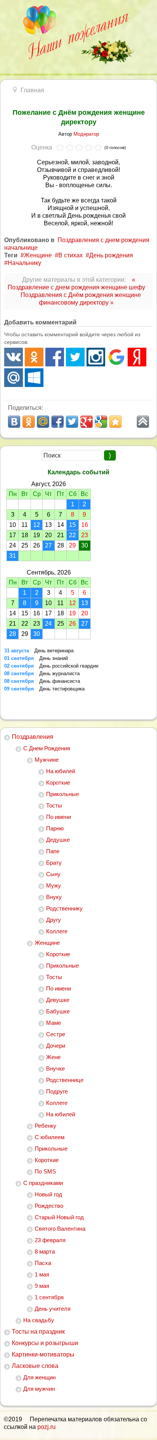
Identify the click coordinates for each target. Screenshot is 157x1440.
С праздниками (43, 1183)
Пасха (43, 1263)
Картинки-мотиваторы (43, 1354)
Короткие (58, 782)
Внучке (55, 1068)
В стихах (70, 255)
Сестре (55, 1034)
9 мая (42, 1286)
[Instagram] (96, 357)
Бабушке (58, 1011)
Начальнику (24, 263)
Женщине (47, 942)
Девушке (57, 1000)
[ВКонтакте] (13, 357)
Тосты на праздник (38, 1331)
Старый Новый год (59, 1217)
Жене (53, 1057)
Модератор (86, 134)
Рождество (49, 1205)
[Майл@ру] (13, 377)
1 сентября (49, 1297)
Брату (54, 862)
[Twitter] (75, 357)
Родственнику (64, 908)
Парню (55, 828)
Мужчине (47, 759)
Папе (52, 851)
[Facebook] (54, 357)
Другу (53, 920)
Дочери (55, 1045)
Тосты (54, 805)
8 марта (45, 1251)
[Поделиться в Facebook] (57, 422)
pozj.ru (46, 1427)
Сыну (53, 874)
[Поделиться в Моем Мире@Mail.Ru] (43, 422)
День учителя (52, 1308)
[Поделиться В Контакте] (14, 422)
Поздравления (32, 737)
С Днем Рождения (46, 748)
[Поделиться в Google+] (86, 422)
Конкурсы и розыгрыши (45, 1343)
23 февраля (50, 1240)
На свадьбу (38, 1320)
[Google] (116, 357)
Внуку (54, 897)
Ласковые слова (35, 1366)
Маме (53, 1022)
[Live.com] (34, 377)
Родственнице (64, 1080)
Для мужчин (39, 1388)
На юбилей (60, 771)
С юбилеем (49, 1137)
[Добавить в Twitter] (72, 422)
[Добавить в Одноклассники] (28, 422)
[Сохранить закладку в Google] (101, 422)
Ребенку (45, 1125)
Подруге (57, 1091)
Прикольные (62, 794)
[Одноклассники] (34, 357)
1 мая (42, 1274)
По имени (58, 817)
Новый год (48, 1194)
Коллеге (56, 931)
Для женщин (39, 1377)
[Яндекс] (137, 357)
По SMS (45, 1171)
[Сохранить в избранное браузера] (115, 422)
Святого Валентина (60, 1228)
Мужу (53, 885)
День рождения (111, 255)
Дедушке (58, 839)
